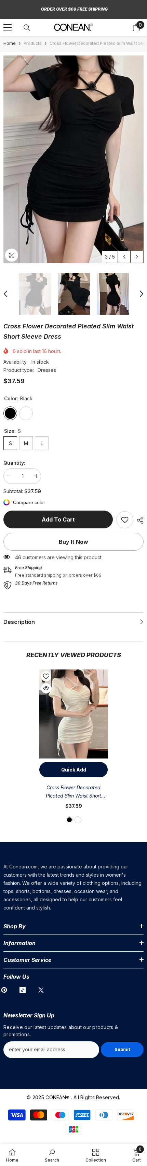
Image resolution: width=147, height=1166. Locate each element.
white (78, 819)
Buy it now (73, 541)
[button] (124, 257)
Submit (122, 1049)
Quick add (73, 770)
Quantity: (14, 463)
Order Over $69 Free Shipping (74, 9)
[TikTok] (22, 990)
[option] (73, 159)
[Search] (27, 28)
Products (33, 43)
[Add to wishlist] (46, 676)
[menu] (7, 27)
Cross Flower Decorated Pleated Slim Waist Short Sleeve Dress (73, 792)
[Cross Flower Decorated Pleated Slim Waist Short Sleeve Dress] (73, 713)
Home (9, 43)
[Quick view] (46, 688)
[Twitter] (41, 990)
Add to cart (58, 519)
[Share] (138, 520)
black (69, 819)
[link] (124, 519)
